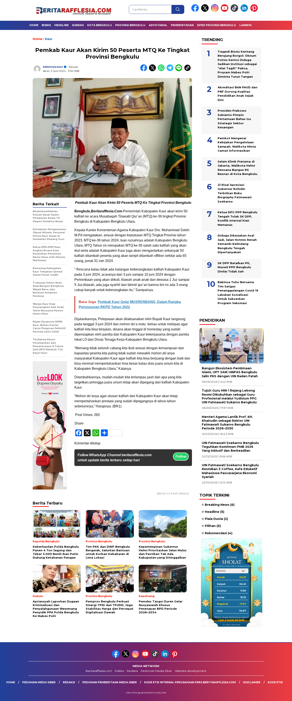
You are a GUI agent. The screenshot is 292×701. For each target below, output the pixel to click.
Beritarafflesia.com (99, 671)
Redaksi (132, 671)
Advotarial (158, 25)
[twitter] (205, 10)
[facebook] (195, 10)
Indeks (119, 671)
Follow (180, 456)
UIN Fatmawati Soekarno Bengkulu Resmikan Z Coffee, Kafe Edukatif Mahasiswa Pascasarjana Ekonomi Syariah (230, 471)
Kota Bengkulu (99, 25)
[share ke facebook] (144, 70)
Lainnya (245, 25)
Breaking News (219, 505)
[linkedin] (244, 10)
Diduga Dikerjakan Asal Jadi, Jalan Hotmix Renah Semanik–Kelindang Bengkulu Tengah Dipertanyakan (237, 244)
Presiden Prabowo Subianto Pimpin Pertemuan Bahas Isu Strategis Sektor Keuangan (234, 119)
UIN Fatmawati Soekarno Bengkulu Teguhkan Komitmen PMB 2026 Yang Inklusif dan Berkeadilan (230, 447)
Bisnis (46, 25)
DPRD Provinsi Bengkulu (216, 25)
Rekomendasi (218, 533)
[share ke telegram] (171, 70)
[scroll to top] (280, 694)
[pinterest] (254, 10)
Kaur (48, 39)
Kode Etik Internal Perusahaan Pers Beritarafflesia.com (190, 682)
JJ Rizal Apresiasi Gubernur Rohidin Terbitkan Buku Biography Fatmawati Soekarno (235, 193)
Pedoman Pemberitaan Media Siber (109, 682)
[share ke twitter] (153, 70)
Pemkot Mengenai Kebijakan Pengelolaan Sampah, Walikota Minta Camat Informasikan (237, 144)
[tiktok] (235, 10)
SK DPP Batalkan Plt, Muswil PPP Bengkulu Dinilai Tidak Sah (234, 267)
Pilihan (213, 526)
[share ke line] (179, 70)
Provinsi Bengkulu (130, 25)
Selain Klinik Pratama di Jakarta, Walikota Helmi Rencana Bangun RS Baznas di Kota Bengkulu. (238, 168)
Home (33, 25)
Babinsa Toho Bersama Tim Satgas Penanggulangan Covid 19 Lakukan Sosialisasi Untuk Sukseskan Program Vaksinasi (238, 292)
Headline (61, 25)
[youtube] (225, 10)
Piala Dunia (216, 519)
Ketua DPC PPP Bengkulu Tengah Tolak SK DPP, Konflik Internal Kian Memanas (237, 218)
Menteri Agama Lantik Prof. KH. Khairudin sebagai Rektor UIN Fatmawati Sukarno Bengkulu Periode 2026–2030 (227, 422)
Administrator (53, 66)
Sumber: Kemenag (231, 625)
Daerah (78, 25)
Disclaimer (251, 682)
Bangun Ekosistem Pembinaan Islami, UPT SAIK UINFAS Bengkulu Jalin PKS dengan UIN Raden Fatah (230, 372)
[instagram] (215, 10)
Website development (190, 671)
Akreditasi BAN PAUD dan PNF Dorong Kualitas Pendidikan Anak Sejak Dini (237, 94)
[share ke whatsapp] (162, 70)
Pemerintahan (182, 25)
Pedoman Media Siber (156, 671)
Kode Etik (275, 682)
